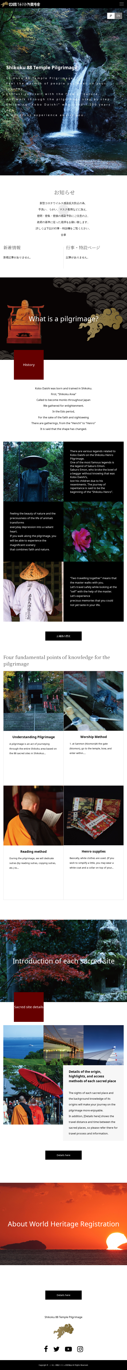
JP (111, 15)
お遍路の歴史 (63, 636)
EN (118, 15)
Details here (63, 1155)
